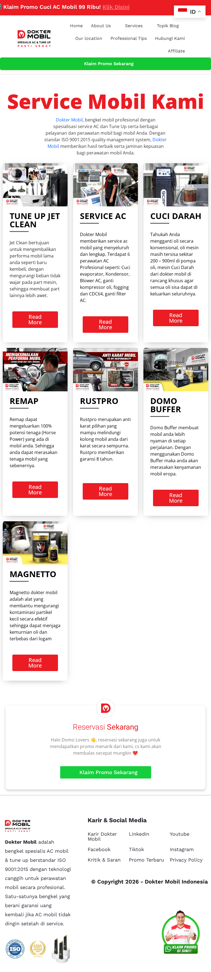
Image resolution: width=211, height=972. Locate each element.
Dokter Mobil (69, 120)
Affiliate (176, 51)
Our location (88, 38)
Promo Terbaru (146, 860)
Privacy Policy (186, 860)
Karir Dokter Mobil (102, 836)
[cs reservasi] (181, 933)
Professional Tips (128, 38)
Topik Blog (168, 25)
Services (134, 25)
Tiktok (136, 849)
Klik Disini (100, 7)
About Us (101, 25)
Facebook (99, 849)
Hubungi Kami (170, 38)
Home (76, 25)
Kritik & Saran (104, 860)
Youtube (179, 834)
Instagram (182, 849)
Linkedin (139, 834)
